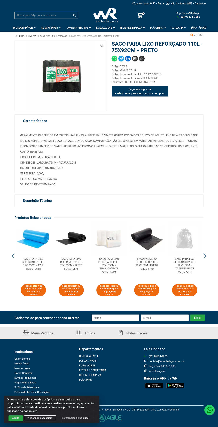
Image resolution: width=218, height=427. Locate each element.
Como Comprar (23, 373)
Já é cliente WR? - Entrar (150, 3)
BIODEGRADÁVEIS (89, 356)
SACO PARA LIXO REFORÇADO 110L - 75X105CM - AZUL (33, 262)
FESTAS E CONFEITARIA (92, 370)
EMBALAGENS (87, 365)
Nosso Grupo (21, 363)
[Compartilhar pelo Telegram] (121, 58)
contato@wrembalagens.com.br (166, 361)
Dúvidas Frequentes (25, 377)
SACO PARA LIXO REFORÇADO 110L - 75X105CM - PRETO (71, 262)
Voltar (198, 35)
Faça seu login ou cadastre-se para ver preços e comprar (139, 91)
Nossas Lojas (22, 368)
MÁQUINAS (85, 379)
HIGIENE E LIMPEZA (90, 375)
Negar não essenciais (40, 418)
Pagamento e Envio (25, 382)
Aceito (15, 418)
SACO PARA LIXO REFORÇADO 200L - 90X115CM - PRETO (147, 262)
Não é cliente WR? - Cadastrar (188, 3)
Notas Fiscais (137, 333)
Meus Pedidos (41, 333)
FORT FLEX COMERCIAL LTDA (139, 82)
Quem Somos (22, 358)
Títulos (89, 333)
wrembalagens (156, 371)
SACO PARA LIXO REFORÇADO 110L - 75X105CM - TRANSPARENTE (109, 263)
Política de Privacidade (27, 387)
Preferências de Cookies (75, 418)
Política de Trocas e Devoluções (32, 392)
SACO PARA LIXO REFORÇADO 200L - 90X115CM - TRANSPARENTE (185, 263)
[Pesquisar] (74, 15)
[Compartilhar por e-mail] (135, 58)
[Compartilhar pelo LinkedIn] (128, 58)
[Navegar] (13, 256)
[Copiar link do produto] (142, 58)
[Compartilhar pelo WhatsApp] (114, 58)
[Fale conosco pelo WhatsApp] (209, 410)
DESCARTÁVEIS (88, 360)
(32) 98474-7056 (190, 16)
